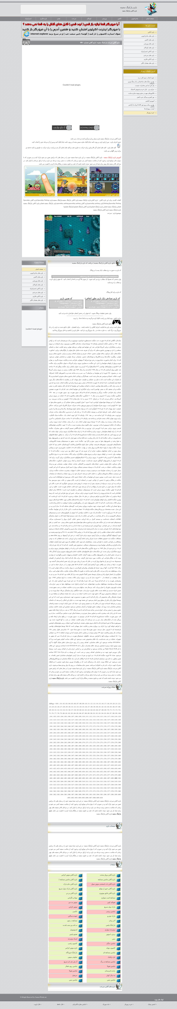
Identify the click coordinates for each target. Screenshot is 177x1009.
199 (116, 729)
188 (76, 729)
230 (83, 736)
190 (83, 729)
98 (113, 713)
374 (98, 758)
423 (58, 768)
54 (64, 710)
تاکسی (74, 911)
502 (55, 781)
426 (69, 768)
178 (112, 726)
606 (87, 797)
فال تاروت (37, 1004)
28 (64, 707)
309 (80, 749)
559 (116, 788)
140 (119, 720)
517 (108, 781)
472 (90, 775)
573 (94, 791)
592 (90, 794)
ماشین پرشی (110, 911)
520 (119, 781)
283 (58, 746)
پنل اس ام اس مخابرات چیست (144, 85)
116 (105, 716)
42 (102, 707)
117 (108, 716)
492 (90, 778)
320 (119, 749)
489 (80, 778)
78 (58, 713)
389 (80, 762)
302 (55, 749)
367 (72, 758)
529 (80, 784)
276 (105, 742)
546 (69, 788)
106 (69, 716)
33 (78, 707)
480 (119, 775)
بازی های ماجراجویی (147, 36)
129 (80, 720)
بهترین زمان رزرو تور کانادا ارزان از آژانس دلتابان (141, 105)
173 (94, 726)
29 (66, 707)
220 (119, 733)
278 (112, 742)
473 (94, 775)
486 (69, 778)
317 (108, 749)
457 (108, 771)
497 (108, 778)
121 (51, 720)
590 (83, 794)
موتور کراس (73, 907)
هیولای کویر (111, 902)
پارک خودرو (111, 916)
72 (113, 710)
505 (65, 781)
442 (55, 771)
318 (112, 749)
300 (119, 746)
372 (90, 758)
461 (51, 775)
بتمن (113, 939)
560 (119, 788)
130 (83, 720)
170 (83, 726)
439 (116, 768)
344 (62, 755)
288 (76, 746)
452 (90, 771)
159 (116, 723)
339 (116, 752)
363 (58, 758)
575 (101, 791)
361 (51, 758)
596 (105, 794)
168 (76, 726)
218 (112, 733)
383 (58, 762)
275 (101, 742)
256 (105, 739)
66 (97, 710)
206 (69, 733)
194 (98, 729)
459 (116, 771)
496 (105, 778)
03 (66, 703)
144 (62, 723)
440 (119, 768)
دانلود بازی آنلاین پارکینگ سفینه (102, 324)
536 (105, 784)
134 (98, 720)
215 (101, 733)
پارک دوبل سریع (109, 907)
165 (65, 726)
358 (112, 755)
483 (58, 778)
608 (94, 797)
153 (94, 723)
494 (98, 778)
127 (72, 720)
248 (76, 739)
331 (87, 752)
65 (94, 710)
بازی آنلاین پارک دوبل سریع (68, 889)
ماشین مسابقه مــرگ (107, 962)
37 (89, 707)
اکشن (119, 18)
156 (105, 723)
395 (101, 762)
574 (98, 791)
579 (116, 791)
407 (72, 765)
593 (94, 794)
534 (98, 784)
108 (76, 716)
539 (116, 784)
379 (116, 758)
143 (58, 723)
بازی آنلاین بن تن (71, 893)
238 (112, 736)
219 (116, 733)
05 (72, 703)
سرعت (74, 18)
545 (65, 788)
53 (61, 710)
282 (55, 746)
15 (100, 703)
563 (58, 791)
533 (94, 784)
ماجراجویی (134, 18)
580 (119, 791)
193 (94, 729)
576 (105, 791)
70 (108, 710)
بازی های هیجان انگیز (147, 63)
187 (72, 729)
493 (94, 778)
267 (72, 742)
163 (58, 726)
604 (80, 797)
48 (119, 707)
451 (87, 771)
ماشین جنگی (110, 943)
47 (116, 707)
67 (100, 710)
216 (105, 733)
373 (94, 758)
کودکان (89, 18)
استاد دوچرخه (72, 939)
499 (116, 778)
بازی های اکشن (149, 40)
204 (62, 733)
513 (94, 781)
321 (51, 752)
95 (105, 713)
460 (119, 771)
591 (87, 794)
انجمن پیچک (151, 1004)
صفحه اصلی (150, 18)
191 (87, 729)
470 (83, 775)
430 (83, 768)
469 (80, 775)
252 (90, 739)
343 (58, 755)
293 (94, 746)
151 (87, 723)
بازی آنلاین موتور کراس (69, 875)
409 (80, 765)
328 (76, 752)
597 (108, 794)
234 (98, 736)
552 (90, 788)
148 (76, 723)
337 (108, 752)
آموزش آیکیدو (150, 101)
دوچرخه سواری (110, 930)
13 (94, 703)
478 (112, 775)
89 (88, 713)
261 (51, 742)
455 (101, 771)
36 (86, 707)
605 (83, 797)
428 (76, 768)
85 (77, 713)
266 (69, 742)
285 (65, 746)
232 (90, 736)
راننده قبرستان (110, 971)
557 (108, 788)
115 (101, 716)
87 (83, 713)
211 (87, 733)
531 (87, 784)
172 (90, 726)
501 (51, 781)
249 (80, 739)
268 (76, 742)
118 (112, 716)
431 (87, 768)
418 (112, 765)
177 (108, 726)
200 (119, 729)
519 (116, 781)
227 (72, 736)
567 (72, 791)
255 (101, 739)
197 (108, 729)
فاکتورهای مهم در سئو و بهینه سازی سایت (141, 93)
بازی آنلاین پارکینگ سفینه (129, 11)
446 (69, 771)
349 (80, 755)
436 (105, 768)
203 (58, 733)
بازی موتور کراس (71, 948)
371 (87, 758)
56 (69, 710)
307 (72, 749)
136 (105, 720)
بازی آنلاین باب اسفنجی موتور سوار (103, 884)
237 (108, 736)
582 (55, 794)
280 (119, 742)
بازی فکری (43, 18)
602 (72, 797)
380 (119, 758)
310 (83, 749)
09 (83, 703)
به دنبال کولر (110, 975)
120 (119, 716)
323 (58, 752)
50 (53, 710)
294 (98, 746)
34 (80, 707)
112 (90, 716)
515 (101, 781)
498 (112, 778)
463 (58, 775)
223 (58, 736)
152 (90, 723)
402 (55, 765)
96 (108, 713)
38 (91, 707)
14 (97, 703)
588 (76, 794)
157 (108, 723)
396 (105, 762)
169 (80, 726)
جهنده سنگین (72, 916)
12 (91, 703)
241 (51, 739)
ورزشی (104, 18)
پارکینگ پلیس (110, 925)
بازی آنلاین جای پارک (70, 884)
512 (90, 781)
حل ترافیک (111, 957)
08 (80, 703)
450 (83, 771)
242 (55, 739)
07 (78, 703)
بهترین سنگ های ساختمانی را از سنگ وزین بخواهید (141, 82)
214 (98, 733)
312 (90, 749)
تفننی (58, 18)
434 (98, 768)
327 (72, 752)
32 (75, 707)
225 (65, 736)
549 (80, 788)
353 (94, 755)
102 (55, 716)
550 (83, 788)
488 (76, 778)
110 (83, 716)
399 (116, 762)
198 (112, 729)
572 (90, 791)
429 (80, 768)
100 (119, 713)
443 (58, 771)
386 (69, 762)
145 (65, 723)
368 (76, 758)
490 (83, 778)
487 (72, 778)
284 (62, 746)
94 (102, 713)
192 (90, 729)
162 (55, 726)
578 (112, 791)
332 (90, 752)
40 (97, 707)
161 (51, 726)
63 (89, 710)
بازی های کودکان (149, 47)
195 (101, 729)
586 (69, 794)
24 (53, 707)
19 (111, 703)
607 (90, 797)
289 (80, 746)
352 (90, 755)
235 (101, 736)
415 (101, 765)
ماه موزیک (106, 1004)
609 (98, 797)
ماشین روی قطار (71, 966)
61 (83, 710)
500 (119, 778)
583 (58, 794)
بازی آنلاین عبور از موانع (107, 889)
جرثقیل (74, 975)
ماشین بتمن (111, 980)
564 (62, 791)
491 (87, 778)
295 (101, 746)
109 (80, 716)
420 (119, 765)
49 (50, 710)
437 (108, 768)
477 (108, 775)
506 (69, 781)
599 (116, 794)
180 (119, 726)
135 (101, 720)
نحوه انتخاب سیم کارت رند (146, 78)
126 (69, 720)
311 (87, 749)
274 (98, 742)
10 (86, 703)
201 (51, 733)
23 (50, 707)
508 (76, 781)
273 (94, 742)
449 (80, 771)
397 (108, 762)
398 (112, 762)
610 (101, 797)
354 (98, 755)
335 (101, 752)
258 (112, 739)
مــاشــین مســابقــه (70, 925)
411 (87, 765)
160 (119, 723)
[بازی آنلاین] (104, 197)
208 (76, 733)
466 (69, 775)
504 (62, 781)
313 (94, 749)
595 (101, 794)
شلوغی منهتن (72, 957)
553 (94, 788)
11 (89, 703)
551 (87, 788)
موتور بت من (72, 902)
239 (116, 736)
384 (62, 762)
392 (90, 762)
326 (69, 752)
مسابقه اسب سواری (108, 898)
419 (116, 765)
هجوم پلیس (73, 934)
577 (108, 791)
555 (101, 788)
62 (86, 710)
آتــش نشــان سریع (70, 962)
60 (80, 710)
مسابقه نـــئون (72, 921)
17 (105, 703)
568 (76, 791)
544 (62, 788)
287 (72, 746)
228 (76, 736)
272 (90, 742)
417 (108, 765)
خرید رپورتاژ (150, 112)
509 (80, 781)
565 (65, 791)
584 (62, 794)
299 (116, 746)
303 (58, 749)
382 (55, 762)
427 (72, 768)
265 (65, 742)
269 (80, 742)
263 (58, 742)
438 (112, 768)
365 (65, 758)
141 (51, 723)
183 (58, 729)
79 (61, 713)
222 (55, 736)
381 (51, 762)
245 (65, 739)
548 (76, 788)
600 (119, 794)
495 (101, 778)
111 (87, 716)
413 (94, 765)
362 (55, 758)
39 (94, 707)
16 (102, 703)
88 (86, 713)
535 (101, 784)
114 (98, 716)
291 (87, 746)
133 (94, 720)
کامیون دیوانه (110, 948)
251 (87, 739)
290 (83, 746)
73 (116, 710)
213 (94, 733)
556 (105, 788)
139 (116, 720)
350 (83, 755)
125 (65, 720)
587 (72, 794)
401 (51, 765)
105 (65, 716)
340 (119, 752)
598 (112, 794)
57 (72, 710)
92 (97, 713)
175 (101, 726)
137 (108, 720)
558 (112, 788)
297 (108, 746)
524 (62, 784)
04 (69, 703)
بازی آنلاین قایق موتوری (107, 893)
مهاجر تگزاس (72, 898)
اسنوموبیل (73, 930)
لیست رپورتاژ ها (149, 109)
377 (108, 758)
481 (51, 778)
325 (65, 752)
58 (75, 710)
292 (90, 746)
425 (65, 768)
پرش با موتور (110, 934)
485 (65, 778)
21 (116, 703)
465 (65, 775)
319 (116, 749)
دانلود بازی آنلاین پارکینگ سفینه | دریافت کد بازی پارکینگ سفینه (93, 263)
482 (55, 778)
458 (112, 771)
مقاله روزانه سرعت (108, 687)
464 (62, 775)
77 (55, 713)
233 (94, 736)
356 (105, 755)
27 (61, 707)
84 (75, 713)
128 (76, 720)
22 (119, 703)
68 (102, 710)
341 (51, 755)
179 (116, 726)
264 (62, 742)
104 (62, 716)
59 (78, 710)
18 (108, 703)
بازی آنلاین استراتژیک (147, 51)
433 (94, 768)
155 (101, 723)
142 (55, 723)
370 (83, 758)
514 (98, 781)
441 (51, 771)
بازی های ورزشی (149, 44)
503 (58, 781)
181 (51, 729)
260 (119, 739)
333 (94, 752)
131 (87, 720)
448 (76, 771)
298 (112, 746)
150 (83, 723)
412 (90, 765)
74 (119, 710)
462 (55, 775)
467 (72, 775)
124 (62, 720)
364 (62, 758)
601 (69, 797)
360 (119, 755)
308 (76, 749)
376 (105, 758)
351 (87, 755)
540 (119, 784)
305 (65, 749)
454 (98, 771)
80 (64, 713)
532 (90, 784)
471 (87, 775)
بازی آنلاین (151, 32)
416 (105, 765)
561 (51, 791)
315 (101, 749)
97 (111, 713)
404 (62, 765)
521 (51, 784)
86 (80, 713)
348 (76, 755)
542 (55, 788)
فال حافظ (60, 1004)
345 (65, 755)
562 (55, 791)
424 (62, 768)
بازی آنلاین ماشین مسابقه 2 (68, 880)
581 (51, 794)
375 (101, 758)
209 (80, 733)
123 (58, 720)
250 (83, 739)
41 (100, 707)
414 (98, 765)
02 (64, 703)
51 (55, 710)
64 (91, 710)
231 (87, 736)
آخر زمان (112, 921)
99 (116, 713)
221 (51, 736)
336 (105, 752)
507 (72, 781)
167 (72, 726)
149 (80, 723)
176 (105, 726)
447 (72, 771)
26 (58, 707)
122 (55, 720)
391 (87, 762)
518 (112, 781)
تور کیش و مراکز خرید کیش (145, 97)
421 (51, 768)
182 (55, 729)
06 (75, 703)
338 (112, 752)
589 (80, 794)
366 (69, 758)
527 (72, 784)
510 (83, 781)
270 (83, 742)
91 (94, 713)
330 (83, 752)
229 (80, 736)
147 (72, 723)
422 (55, 768)
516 (105, 781)
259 (116, 739)
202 (55, 733)
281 (51, 746)
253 (94, 739)
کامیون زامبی (72, 943)
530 (83, 784)
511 (87, 781)
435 (101, 768)
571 (87, 791)
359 (116, 755)
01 (61, 703)
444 (62, 771)
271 (87, 742)
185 (65, 729)
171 (87, 726)
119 (116, 716)
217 (108, 733)
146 (69, 723)
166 (69, 726)
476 (105, 775)
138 (112, 720)
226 (69, 736)
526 (69, 784)
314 (98, 749)
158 (112, 723)
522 (55, 784)
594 (98, 794)
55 (66, 710)
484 (62, 778)
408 (76, 765)
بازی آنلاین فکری (149, 59)
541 (51, 788)
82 (69, 713)
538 (112, 784)
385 (65, 762)
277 (108, 742)
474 (98, 775)
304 (62, 749)
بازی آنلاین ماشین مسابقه (106, 880)
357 (108, 755)
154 (98, 723)
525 (65, 784)
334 (98, 752)
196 (105, 729)
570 (83, 791)
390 (83, 762)
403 (58, 765)
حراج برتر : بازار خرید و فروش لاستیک (142, 89)
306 (69, 749)
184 (62, 729)
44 (108, 707)
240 (119, 736)
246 (69, 739)
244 (62, 739)
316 (105, 749)
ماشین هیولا (111, 966)
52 (58, 710)
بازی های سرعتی (149, 55)
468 (76, 775)
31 (72, 707)
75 (50, 713)
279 (116, 742)
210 (83, 733)
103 (58, 716)
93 (100, 713)
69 (105, 710)
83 (72, 713)
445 (65, 771)
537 (108, 784)
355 (101, 755)
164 (62, 726)
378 (112, 758)
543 (58, 788)
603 (76, 797)
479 (116, 775)
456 (105, 771)
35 (83, 707)
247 (72, 739)
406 (69, 765)
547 (72, 788)
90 (91, 713)
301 (51, 749)
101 (51, 716)
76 (53, 713)
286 (69, 746)
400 (119, 762)
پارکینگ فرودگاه (71, 953)
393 (94, 762)
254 (98, 739)
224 (62, 736)
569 (80, 791)
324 (62, 752)
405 (65, 765)
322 (55, 752)
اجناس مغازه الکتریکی (79, 1004)
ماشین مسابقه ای (109, 953)
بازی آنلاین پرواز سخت (107, 875)
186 (69, 729)
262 (55, 742)
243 (58, 739)
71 (111, 710)
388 (76, 762)
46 (113, 707)
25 (55, 707)
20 (113, 703)
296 (105, 746)
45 (111, 707)
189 (80, 729)
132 (90, 720)
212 (90, 733)
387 (72, 762)
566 (69, 791)
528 (76, 784)
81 (66, 713)
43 (105, 707)
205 (65, 733)
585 (65, 794)
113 (94, 716)
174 (98, 726)
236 (105, 736)
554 (98, 788)
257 (108, 739)
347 (72, 755)
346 (69, 755)
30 (69, 707)
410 (83, 765)
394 (98, 762)
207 (72, 733)
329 (80, 752)
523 (58, 784)
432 (90, 768)
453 (94, 771)
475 (101, 775)
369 (80, 758)
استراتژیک (28, 18)
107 (72, 716)
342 (55, 755)
